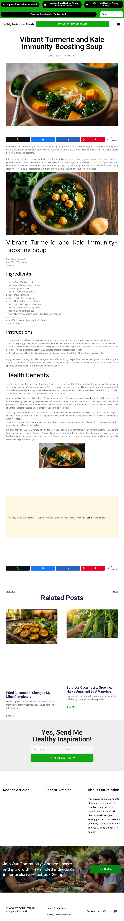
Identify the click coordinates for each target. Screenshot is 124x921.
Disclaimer (67, 914)
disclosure (87, 518)
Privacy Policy (54, 914)
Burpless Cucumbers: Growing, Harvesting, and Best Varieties (89, 689)
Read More (11, 716)
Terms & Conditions (56, 908)
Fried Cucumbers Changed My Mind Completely (28, 695)
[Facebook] (104, 911)
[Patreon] (115, 911)
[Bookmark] (110, 911)
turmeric (87, 398)
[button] (118, 24)
